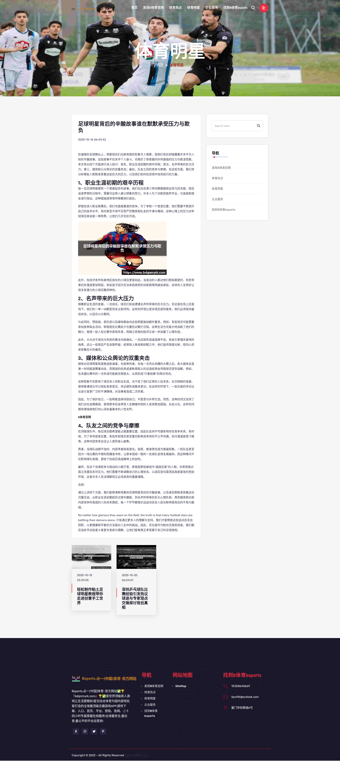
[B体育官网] (87, 9)
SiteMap (180, 686)
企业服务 (211, 8)
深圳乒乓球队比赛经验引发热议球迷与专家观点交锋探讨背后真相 (135, 598)
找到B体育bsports (235, 8)
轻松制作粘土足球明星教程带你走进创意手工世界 (90, 596)
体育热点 (175, 8)
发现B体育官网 (153, 8)
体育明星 (193, 8)
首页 (134, 8)
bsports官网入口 (135, 755)
